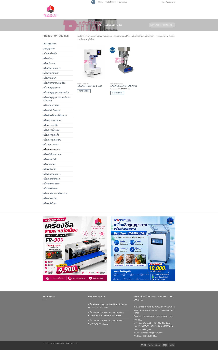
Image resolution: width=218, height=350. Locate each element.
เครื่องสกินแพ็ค (49, 169)
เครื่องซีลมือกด (49, 78)
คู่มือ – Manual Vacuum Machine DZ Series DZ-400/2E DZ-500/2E (107, 306)
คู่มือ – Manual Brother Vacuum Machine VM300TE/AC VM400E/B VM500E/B (106, 314)
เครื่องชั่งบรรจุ (49, 63)
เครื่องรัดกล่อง (49, 164)
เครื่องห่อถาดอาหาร (52, 174)
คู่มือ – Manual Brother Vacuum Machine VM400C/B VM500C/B (106, 322)
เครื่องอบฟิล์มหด (50, 189)
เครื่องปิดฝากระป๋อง (51, 149)
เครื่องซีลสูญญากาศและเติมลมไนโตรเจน (56, 99)
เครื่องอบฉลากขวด (51, 184)
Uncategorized (49, 44)
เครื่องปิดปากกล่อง (51, 145)
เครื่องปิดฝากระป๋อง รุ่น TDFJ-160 (123, 86)
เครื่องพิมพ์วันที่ (49, 159)
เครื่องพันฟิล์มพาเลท (52, 154)
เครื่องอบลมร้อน (50, 198)
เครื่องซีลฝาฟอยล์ (50, 73)
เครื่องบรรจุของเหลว (52, 120)
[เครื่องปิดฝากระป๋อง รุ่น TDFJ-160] (126, 63)
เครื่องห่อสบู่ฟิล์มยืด (51, 179)
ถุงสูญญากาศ (49, 48)
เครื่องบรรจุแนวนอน (52, 140)
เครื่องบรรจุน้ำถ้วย (51, 130)
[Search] (93, 2)
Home (100, 2)
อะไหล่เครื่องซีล (50, 53)
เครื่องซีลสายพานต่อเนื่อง (54, 83)
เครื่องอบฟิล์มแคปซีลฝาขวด (55, 193)
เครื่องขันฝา (48, 58)
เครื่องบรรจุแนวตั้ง (51, 135)
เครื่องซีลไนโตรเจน (51, 110)
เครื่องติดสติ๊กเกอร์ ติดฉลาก (55, 115)
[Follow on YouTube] (160, 3)
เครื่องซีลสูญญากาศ (51, 88)
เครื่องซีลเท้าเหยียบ (51, 105)
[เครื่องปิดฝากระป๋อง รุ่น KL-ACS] (92, 63)
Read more (84, 91)
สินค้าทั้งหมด (109, 2)
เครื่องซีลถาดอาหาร (52, 68)
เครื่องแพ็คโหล (49, 203)
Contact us (123, 2)
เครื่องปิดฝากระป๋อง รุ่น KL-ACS (89, 86)
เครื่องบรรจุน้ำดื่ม (50, 125)
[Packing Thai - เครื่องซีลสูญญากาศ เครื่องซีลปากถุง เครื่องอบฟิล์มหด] (56, 11)
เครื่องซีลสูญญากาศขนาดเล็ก (56, 93)
